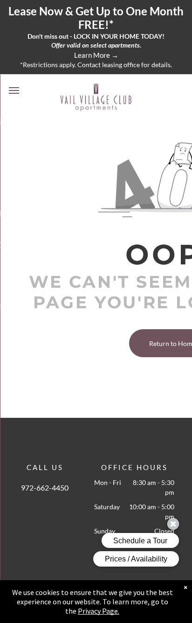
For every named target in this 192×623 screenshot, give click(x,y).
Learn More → (96, 55)
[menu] (14, 90)
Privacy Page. (98, 611)
